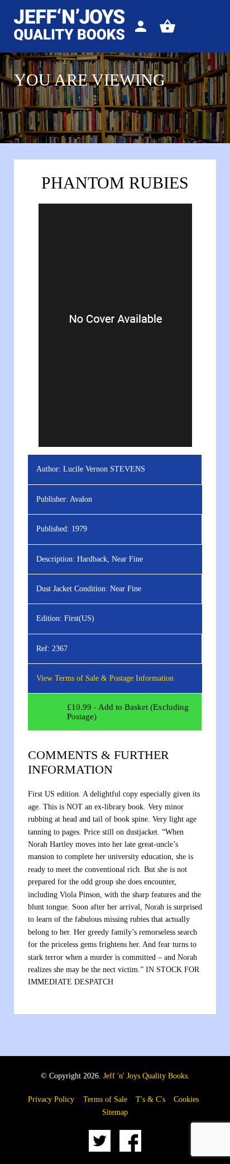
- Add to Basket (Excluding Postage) (128, 712)
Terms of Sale (105, 1099)
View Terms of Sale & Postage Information (105, 678)
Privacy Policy (51, 1099)
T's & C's (150, 1099)
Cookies (186, 1099)
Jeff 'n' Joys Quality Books (145, 1076)
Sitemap (115, 1112)
